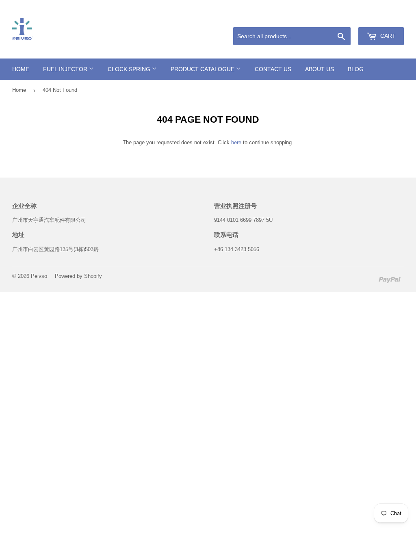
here (236, 142)
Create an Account (384, 17)
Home (20, 69)
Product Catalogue (203, 69)
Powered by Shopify (78, 276)
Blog (356, 69)
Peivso (39, 276)
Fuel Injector (66, 69)
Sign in (345, 17)
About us (319, 69)
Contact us (273, 69)
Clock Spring (130, 69)
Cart (387, 36)
